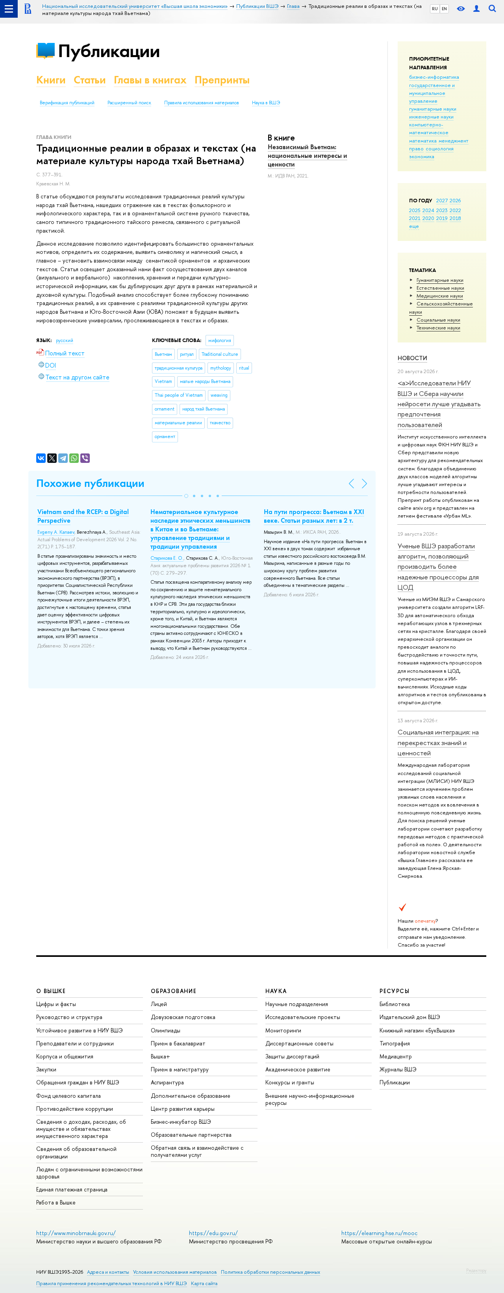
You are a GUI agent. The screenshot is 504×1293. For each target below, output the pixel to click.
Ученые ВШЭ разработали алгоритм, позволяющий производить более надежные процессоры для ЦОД (438, 566)
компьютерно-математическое (428, 128)
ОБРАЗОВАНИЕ (173, 991)
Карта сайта (204, 1283)
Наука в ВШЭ (266, 103)
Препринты (222, 80)
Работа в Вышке (56, 1202)
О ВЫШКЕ (51, 991)
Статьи (90, 80)
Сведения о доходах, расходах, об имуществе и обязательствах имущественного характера (81, 1128)
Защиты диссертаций (292, 1056)
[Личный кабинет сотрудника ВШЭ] (476, 9)
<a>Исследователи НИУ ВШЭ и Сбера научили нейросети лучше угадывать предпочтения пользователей (439, 403)
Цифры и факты (56, 1004)
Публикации (109, 51)
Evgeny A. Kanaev (55, 532)
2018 (455, 218)
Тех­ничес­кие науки (438, 327)
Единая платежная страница (71, 1189)
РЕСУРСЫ (395, 991)
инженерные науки (431, 116)
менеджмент (454, 140)
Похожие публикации (90, 483)
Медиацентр (396, 1056)
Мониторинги (283, 1030)
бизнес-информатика (434, 76)
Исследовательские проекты (302, 1017)
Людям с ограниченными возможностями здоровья (89, 1172)
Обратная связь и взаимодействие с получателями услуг (197, 1151)
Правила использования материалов (201, 103)
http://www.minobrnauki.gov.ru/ (76, 1233)
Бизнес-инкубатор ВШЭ (181, 1121)
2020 (428, 218)
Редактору (476, 1270)
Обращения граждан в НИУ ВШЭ (77, 1082)
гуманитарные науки (432, 108)
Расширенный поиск (129, 103)
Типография (395, 1043)
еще (414, 225)
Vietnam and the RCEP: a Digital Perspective (83, 516)
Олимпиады (165, 1030)
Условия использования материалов (175, 1272)
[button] (186, 496)
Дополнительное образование (190, 1095)
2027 (442, 200)
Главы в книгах (150, 80)
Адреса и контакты (108, 1272)
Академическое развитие (297, 1069)
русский (64, 340)
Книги (51, 80)
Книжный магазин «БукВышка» (417, 1030)
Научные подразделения (296, 1004)
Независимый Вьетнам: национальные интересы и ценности (307, 155)
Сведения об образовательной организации (76, 1152)
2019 (442, 218)
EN (444, 8)
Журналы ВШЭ (398, 1069)
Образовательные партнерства (191, 1134)
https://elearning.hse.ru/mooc (379, 1233)
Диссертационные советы (299, 1043)
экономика (421, 156)
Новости (412, 358)
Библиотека (395, 1004)
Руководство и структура (69, 1017)
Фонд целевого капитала (68, 1095)
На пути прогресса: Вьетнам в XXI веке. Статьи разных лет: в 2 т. (314, 516)
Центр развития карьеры (183, 1108)
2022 (455, 210)
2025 (415, 210)
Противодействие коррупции (74, 1108)
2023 (442, 210)
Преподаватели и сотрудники (75, 1043)
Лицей (159, 1004)
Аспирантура (167, 1082)
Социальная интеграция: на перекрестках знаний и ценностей (438, 742)
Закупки (46, 1069)
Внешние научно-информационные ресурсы (309, 1099)
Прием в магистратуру (180, 1069)
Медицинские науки (440, 295)
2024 (428, 210)
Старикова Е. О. (166, 558)
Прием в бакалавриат (178, 1043)
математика (423, 140)
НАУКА (276, 991)
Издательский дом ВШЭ (410, 1017)
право (416, 148)
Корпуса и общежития (64, 1056)
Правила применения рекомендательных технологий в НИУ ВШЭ (111, 1283)
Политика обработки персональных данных (270, 1272)
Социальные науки (438, 319)
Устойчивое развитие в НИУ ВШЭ (79, 1030)
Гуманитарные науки (440, 279)
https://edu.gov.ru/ (213, 1233)
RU (435, 8)
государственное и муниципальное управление (432, 92)
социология (440, 148)
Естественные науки (440, 287)
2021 (415, 218)
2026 (455, 200)
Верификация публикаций (67, 103)
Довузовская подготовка (183, 1017)
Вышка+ (160, 1056)
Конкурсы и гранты (289, 1082)
